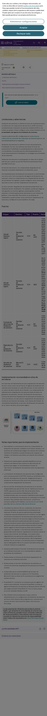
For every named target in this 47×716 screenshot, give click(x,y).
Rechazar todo (23, 33)
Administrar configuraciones (23, 21)
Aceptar (23, 27)
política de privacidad (31, 6)
